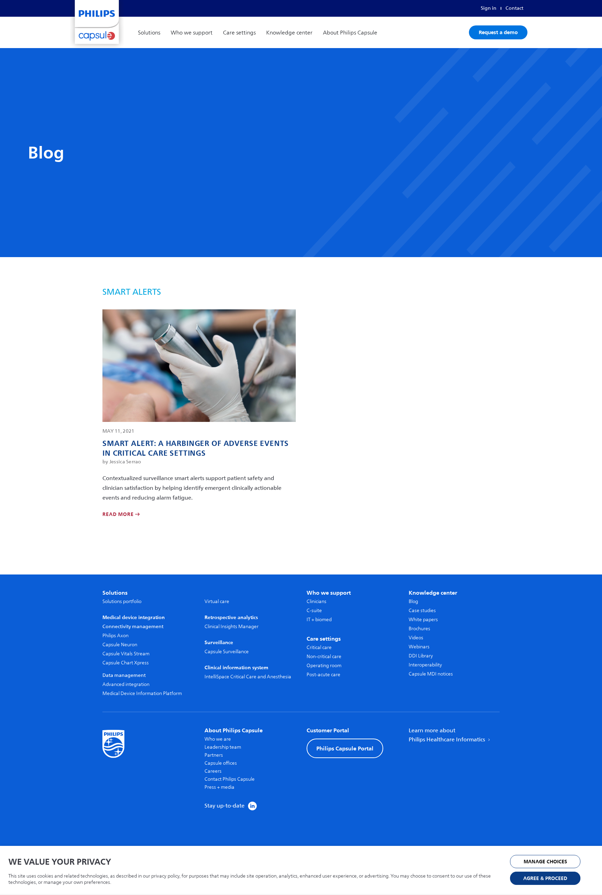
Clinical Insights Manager (231, 627)
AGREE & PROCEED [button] (545, 878)
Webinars (419, 647)
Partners (213, 755)
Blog (413, 601)
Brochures (419, 629)
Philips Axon (115, 636)
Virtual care (216, 601)
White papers (423, 620)
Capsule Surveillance (226, 652)
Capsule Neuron (119, 645)
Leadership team (222, 747)
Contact (514, 8)
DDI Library (421, 656)
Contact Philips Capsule (229, 779)
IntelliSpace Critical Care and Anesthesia (247, 677)
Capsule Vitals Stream (125, 654)
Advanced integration (125, 684)
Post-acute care (323, 675)
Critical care (319, 647)
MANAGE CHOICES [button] (545, 861)
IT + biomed (319, 620)
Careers (213, 771)
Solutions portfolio (121, 601)
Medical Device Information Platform (142, 693)
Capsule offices (220, 763)
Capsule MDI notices (431, 674)
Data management (124, 675)
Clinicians (316, 601)
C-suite (314, 611)
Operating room (324, 666)
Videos (416, 638)
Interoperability (425, 665)
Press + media (219, 787)
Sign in (488, 8)
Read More (118, 514)
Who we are (217, 739)
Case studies (422, 611)
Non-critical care (324, 657)
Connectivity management (132, 627)
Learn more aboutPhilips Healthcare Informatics (447, 735)
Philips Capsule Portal (344, 748)
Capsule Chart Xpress (125, 663)
